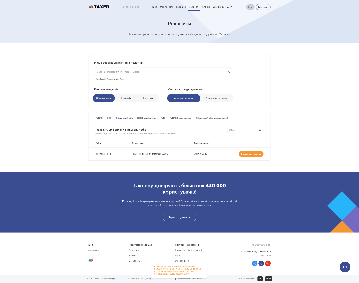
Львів (109, 79)
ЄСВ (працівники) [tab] (146, 118)
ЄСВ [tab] (109, 118)
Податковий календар (140, 245)
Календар (181, 7)
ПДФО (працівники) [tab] (180, 118)
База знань (218, 7)
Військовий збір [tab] (124, 118)
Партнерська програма (187, 245)
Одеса (122, 79)
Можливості (166, 7)
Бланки (206, 7)
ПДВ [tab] (163, 118)
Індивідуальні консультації (188, 250)
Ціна (154, 7)
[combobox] (163, 71)
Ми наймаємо (182, 261)
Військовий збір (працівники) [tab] (212, 118)
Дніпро (115, 79)
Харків (103, 79)
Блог (229, 7)
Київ (97, 79)
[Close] (204, 266)
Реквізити (194, 7)
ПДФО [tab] (99, 118)
